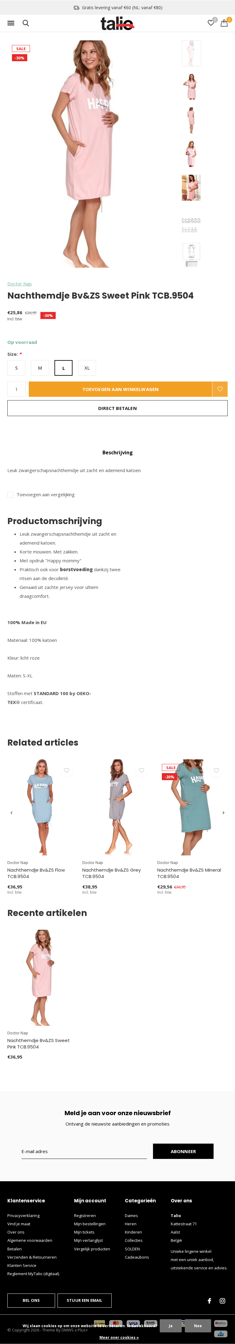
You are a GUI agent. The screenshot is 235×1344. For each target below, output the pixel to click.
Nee (198, 1325)
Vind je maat (18, 1224)
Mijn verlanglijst (88, 1240)
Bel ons (31, 1300)
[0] (224, 23)
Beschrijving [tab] (118, 452)
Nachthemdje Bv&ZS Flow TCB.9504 (36, 873)
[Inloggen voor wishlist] (220, 389)
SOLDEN (132, 1249)
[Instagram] (222, 1301)
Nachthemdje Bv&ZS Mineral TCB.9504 (189, 873)
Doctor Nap (19, 284)
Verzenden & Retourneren (32, 1257)
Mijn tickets (84, 1232)
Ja (171, 1325)
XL (87, 368)
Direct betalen (117, 408)
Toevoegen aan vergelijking (46, 494)
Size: (14, 354)
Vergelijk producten (92, 1249)
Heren (130, 1224)
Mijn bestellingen (90, 1224)
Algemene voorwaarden (29, 1240)
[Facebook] (209, 1301)
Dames (131, 1215)
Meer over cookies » (119, 1337)
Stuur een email (85, 1300)
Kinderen (133, 1232)
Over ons (15, 1232)
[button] (12, 23)
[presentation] (11, 813)
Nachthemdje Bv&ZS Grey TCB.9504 (111, 873)
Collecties (134, 1240)
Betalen (14, 1249)
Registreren (85, 1215)
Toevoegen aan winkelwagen (120, 389)
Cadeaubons (137, 1257)
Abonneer (183, 1151)
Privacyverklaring (23, 1215)
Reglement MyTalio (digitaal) (33, 1273)
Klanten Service (21, 1265)
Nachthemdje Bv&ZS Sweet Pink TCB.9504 (38, 1043)
